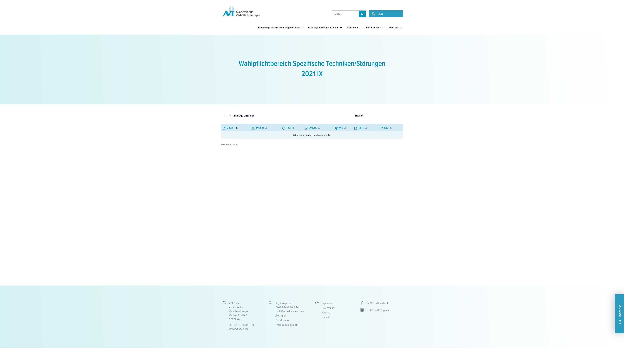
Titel (288, 127)
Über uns (394, 27)
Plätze (384, 127)
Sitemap (326, 317)
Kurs (361, 127)
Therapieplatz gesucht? (287, 325)
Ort (341, 127)
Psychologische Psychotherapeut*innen (279, 27)
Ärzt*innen (352, 27)
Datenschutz (328, 308)
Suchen (359, 116)
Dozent (312, 127)
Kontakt (326, 312)
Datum (230, 127)
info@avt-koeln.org (238, 329)
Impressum (327, 303)
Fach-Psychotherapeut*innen (323, 27)
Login (381, 14)
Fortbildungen (373, 27)
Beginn (260, 127)
